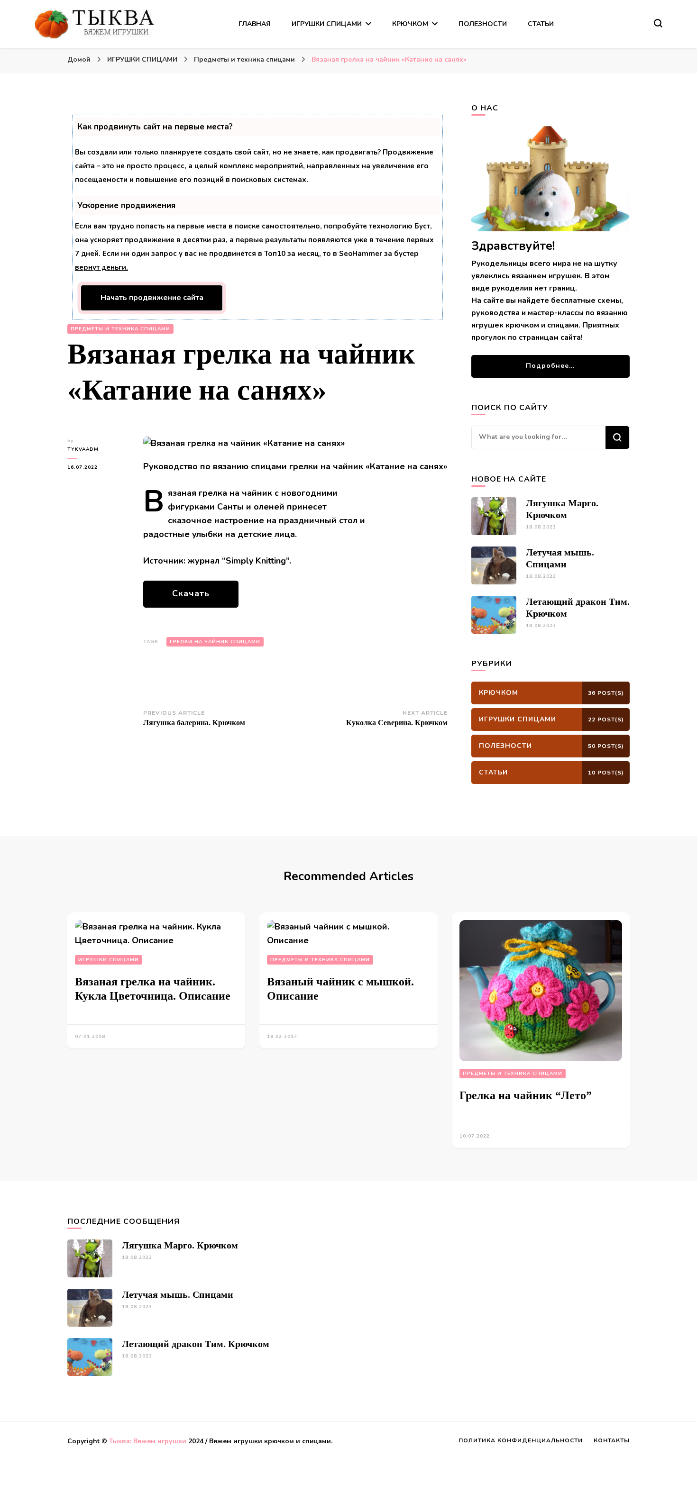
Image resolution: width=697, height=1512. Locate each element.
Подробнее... (550, 365)
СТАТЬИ (541, 23)
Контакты (612, 1440)
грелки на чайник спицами (215, 641)
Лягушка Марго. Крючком (180, 1245)
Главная (254, 23)
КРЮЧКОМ (410, 23)
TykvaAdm (83, 449)
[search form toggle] (658, 23)
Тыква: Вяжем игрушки (147, 1441)
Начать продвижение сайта (152, 297)
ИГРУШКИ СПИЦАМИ (327, 23)
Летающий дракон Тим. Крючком (195, 1344)
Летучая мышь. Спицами (177, 1294)
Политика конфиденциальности (521, 1440)
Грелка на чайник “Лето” (525, 1095)
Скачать (191, 593)
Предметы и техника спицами (120, 329)
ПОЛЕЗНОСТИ (483, 23)
